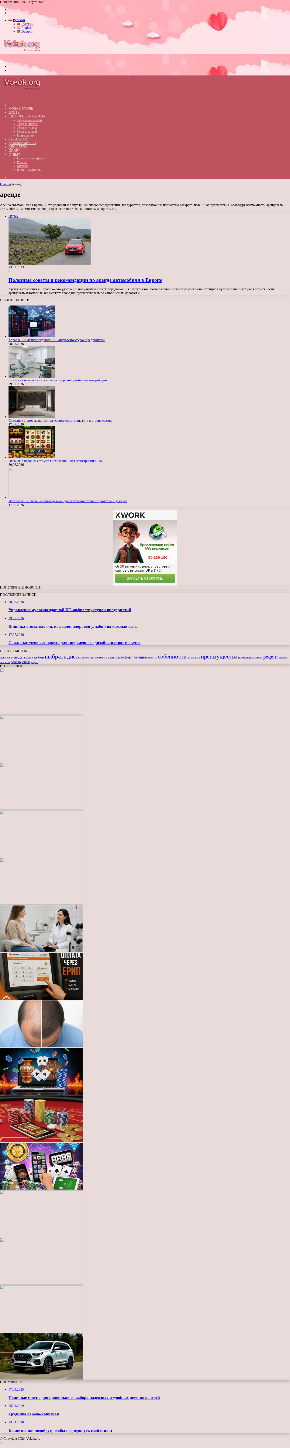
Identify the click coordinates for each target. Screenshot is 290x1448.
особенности (171, 656)
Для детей (17, 147)
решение (283, 658)
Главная (5, 184)
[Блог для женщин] (24, 59)
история (101, 657)
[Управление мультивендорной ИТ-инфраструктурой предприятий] (31, 336)
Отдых (14, 154)
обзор (151, 658)
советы (16, 662)
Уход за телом (27, 128)
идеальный (88, 657)
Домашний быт (22, 143)
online (10, 657)
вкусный (28, 657)
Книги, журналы (29, 170)
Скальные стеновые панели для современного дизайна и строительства (60, 420)
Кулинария (18, 139)
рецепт (270, 657)
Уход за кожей (27, 131)
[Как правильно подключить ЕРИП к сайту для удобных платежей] (41, 998)
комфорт (125, 657)
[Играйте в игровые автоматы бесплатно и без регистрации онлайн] (31, 457)
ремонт (258, 657)
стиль (26, 662)
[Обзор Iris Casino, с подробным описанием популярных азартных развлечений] (41, 1141)
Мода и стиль (20, 108)
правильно (193, 657)
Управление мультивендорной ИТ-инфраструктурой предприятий (56, 340)
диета (74, 656)
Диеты (14, 112)
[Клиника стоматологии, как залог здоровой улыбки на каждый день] (31, 376)
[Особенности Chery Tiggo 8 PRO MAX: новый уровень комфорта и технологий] (41, 1378)
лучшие (140, 657)
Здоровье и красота (26, 116)
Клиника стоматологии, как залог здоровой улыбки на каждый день (57, 380)
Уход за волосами (29, 120)
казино (112, 657)
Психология (25, 135)
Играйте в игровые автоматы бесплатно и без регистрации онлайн (57, 461)
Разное (22, 162)
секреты (5, 662)
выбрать (55, 656)
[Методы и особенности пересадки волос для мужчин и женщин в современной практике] (41, 1046)
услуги (34, 662)
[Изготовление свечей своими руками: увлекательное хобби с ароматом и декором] (31, 497)
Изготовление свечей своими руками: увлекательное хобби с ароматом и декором (67, 501)
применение (246, 657)
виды (18, 657)
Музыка (22, 166)
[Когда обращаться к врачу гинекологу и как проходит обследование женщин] (41, 951)
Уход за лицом (27, 124)
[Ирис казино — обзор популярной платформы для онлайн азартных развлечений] (41, 1236)
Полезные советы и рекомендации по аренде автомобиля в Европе (85, 280)
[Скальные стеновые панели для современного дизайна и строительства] (31, 416)
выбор (39, 657)
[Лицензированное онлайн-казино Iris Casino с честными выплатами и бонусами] (41, 1283)
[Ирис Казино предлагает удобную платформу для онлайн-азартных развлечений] (41, 1093)
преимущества (219, 656)
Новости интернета (31, 158)
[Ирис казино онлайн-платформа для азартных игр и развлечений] (41, 1188)
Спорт (14, 150)
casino (3, 657)
